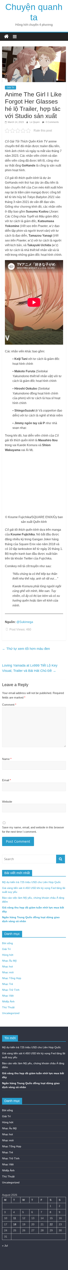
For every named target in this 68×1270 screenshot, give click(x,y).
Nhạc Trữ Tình (10, 989)
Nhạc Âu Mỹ (9, 960)
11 (14, 1218)
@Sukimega (24, 622)
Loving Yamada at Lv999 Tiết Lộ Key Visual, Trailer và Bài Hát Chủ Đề (29, 668)
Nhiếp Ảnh (8, 1001)
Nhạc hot (7, 966)
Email (6, 780)
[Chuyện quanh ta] (6, 37)
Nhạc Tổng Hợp (11, 978)
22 (51, 1224)
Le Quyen (35, 122)
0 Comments (52, 122)
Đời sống (7, 943)
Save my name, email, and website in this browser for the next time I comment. (33, 829)
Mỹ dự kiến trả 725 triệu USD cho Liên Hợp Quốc (31, 882)
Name (7, 759)
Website (7, 801)
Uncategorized (10, 1013)
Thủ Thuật (8, 1007)
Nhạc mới (8, 972)
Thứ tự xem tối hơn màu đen (26, 649)
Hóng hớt (7, 954)
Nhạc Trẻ (7, 983)
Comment (9, 704)
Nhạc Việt (8, 995)
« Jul (5, 1245)
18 (14, 1224)
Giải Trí (10, 87)
